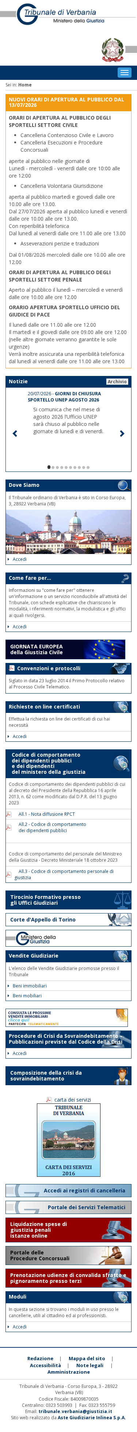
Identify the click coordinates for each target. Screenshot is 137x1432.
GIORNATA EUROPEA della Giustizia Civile (36, 649)
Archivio (117, 382)
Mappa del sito (87, 1358)
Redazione (40, 1358)
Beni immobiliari (30, 986)
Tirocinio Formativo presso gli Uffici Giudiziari (45, 899)
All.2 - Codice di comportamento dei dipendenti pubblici (50, 827)
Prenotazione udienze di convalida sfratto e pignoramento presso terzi (68, 1278)
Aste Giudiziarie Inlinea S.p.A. (92, 1417)
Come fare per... (30, 577)
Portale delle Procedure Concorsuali (40, 1255)
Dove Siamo (24, 484)
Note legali (89, 1365)
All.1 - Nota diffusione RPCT (44, 814)
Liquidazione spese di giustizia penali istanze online (38, 1230)
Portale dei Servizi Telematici (87, 1207)
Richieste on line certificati (44, 706)
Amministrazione (68, 1372)
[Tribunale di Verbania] (68, 17)
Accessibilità (45, 1365)
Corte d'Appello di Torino (43, 919)
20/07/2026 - (64, 397)
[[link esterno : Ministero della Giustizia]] (68, 938)
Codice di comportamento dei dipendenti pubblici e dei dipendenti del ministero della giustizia (47, 763)
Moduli (17, 1296)
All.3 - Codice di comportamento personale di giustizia (64, 874)
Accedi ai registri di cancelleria (85, 1190)
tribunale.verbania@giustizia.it (75, 1411)
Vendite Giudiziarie (33, 955)
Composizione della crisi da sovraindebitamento (46, 1075)
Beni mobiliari (27, 996)
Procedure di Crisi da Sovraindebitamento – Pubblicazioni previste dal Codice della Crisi (66, 1038)
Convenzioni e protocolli (48, 668)
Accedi (20, 559)
